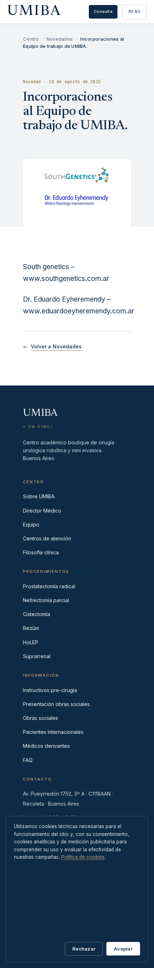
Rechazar (83, 949)
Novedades (60, 39)
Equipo (31, 524)
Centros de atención (47, 538)
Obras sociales (40, 718)
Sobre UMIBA (38, 496)
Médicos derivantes (46, 746)
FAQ (28, 760)
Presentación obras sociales (56, 704)
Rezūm (31, 628)
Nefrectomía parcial (46, 600)
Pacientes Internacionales (53, 732)
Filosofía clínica (41, 552)
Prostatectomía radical (49, 586)
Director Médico (42, 511)
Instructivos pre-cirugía (50, 690)
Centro (31, 39)
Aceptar (123, 949)
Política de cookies (83, 857)
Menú (135, 11)
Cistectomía (36, 614)
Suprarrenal (36, 656)
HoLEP (30, 642)
